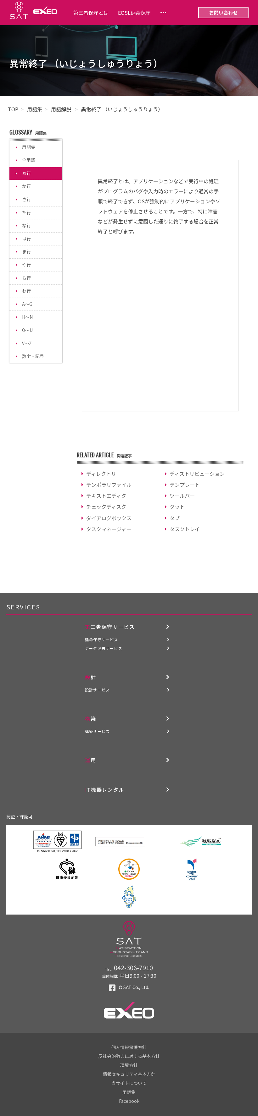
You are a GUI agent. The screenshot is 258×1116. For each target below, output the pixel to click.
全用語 (28, 160)
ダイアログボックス (109, 518)
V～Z (27, 343)
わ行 (26, 291)
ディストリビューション (197, 473)
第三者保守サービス (110, 626)
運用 (90, 760)
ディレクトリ (101, 473)
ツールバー (182, 495)
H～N (27, 317)
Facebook (129, 1101)
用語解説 (61, 109)
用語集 (34, 109)
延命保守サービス (101, 639)
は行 (26, 238)
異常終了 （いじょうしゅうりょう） (122, 109)
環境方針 (129, 1065)
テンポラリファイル (109, 484)
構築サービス (97, 731)
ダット (177, 506)
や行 (26, 264)
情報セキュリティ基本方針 (129, 1074)
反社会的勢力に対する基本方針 (129, 1056)
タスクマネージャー (108, 529)
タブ (175, 518)
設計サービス (97, 689)
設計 (90, 677)
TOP (13, 109)
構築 (90, 718)
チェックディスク (106, 506)
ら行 (26, 278)
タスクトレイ (185, 529)
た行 (26, 212)
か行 (26, 186)
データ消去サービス (103, 648)
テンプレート (185, 484)
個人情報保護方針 (129, 1047)
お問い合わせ (223, 12)
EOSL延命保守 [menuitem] (134, 12)
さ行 (26, 199)
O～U (27, 330)
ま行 (26, 251)
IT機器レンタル (104, 789)
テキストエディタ (106, 495)
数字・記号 (33, 356)
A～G (27, 304)
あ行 (26, 173)
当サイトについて (129, 1083)
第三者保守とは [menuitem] (91, 12)
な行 (26, 225)
